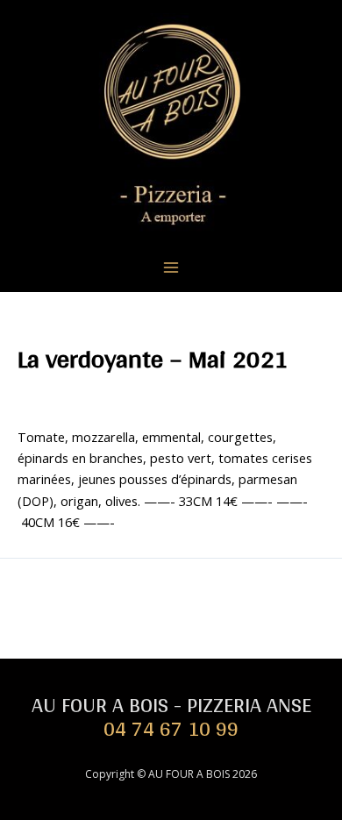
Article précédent (171, 588)
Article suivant (171, 622)
